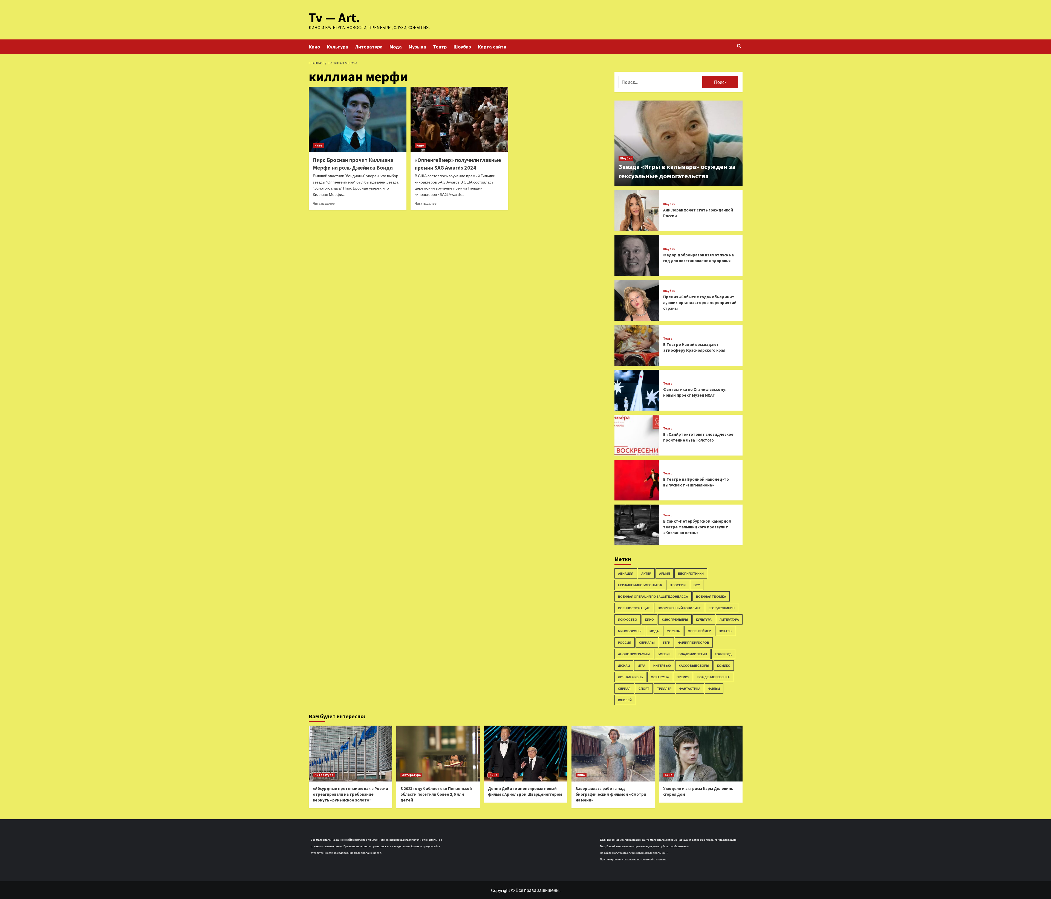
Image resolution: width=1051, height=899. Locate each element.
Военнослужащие (634, 608)
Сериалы (647, 642)
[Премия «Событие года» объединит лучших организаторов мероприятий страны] (636, 300)
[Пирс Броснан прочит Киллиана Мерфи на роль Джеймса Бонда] (357, 119)
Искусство (627, 619)
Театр (440, 47)
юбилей (625, 700)
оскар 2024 (660, 677)
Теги (666, 642)
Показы (725, 631)
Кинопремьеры (675, 619)
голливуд (723, 654)
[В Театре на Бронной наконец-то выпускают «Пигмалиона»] (636, 480)
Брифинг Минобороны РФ (640, 585)
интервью (662, 665)
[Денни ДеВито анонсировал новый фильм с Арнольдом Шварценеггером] (525, 753)
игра (641, 665)
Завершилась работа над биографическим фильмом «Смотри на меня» (611, 794)
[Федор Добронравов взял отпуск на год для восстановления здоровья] (636, 255)
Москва (673, 631)
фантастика (689, 688)
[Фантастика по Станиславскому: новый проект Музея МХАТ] (636, 390)
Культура (337, 47)
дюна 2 (624, 665)
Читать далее (324, 203)
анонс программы (634, 654)
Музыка (417, 47)
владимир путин (692, 654)
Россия (624, 642)
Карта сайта (492, 47)
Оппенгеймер (699, 631)
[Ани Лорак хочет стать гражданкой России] (636, 210)
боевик (664, 654)
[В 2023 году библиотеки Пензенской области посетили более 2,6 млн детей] (438, 753)
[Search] (739, 46)
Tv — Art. (334, 17)
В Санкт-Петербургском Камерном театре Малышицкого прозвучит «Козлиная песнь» (697, 527)
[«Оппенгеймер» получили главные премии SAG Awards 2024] (459, 119)
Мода (395, 47)
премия (683, 677)
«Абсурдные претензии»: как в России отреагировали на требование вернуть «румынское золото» (350, 794)
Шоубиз (462, 47)
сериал (624, 688)
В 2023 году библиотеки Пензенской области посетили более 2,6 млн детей (436, 794)
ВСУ (697, 585)
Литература (369, 47)
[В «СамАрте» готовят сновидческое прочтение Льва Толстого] (636, 435)
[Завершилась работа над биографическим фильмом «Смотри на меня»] (613, 753)
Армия (664, 573)
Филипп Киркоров (693, 642)
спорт (644, 688)
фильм (714, 688)
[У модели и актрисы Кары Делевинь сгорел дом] (701, 753)
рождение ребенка (713, 677)
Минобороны (630, 631)
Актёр (646, 573)
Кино (314, 47)
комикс (723, 665)
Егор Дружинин (722, 608)
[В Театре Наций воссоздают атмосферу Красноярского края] (636, 345)
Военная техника (711, 596)
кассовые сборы (694, 665)
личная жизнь (630, 677)
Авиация (625, 573)
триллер (664, 688)
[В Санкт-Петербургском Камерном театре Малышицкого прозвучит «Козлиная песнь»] (636, 525)
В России (678, 585)
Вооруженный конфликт (679, 608)
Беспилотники (691, 573)
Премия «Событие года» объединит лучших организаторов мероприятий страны (700, 302)
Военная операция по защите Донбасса (653, 596)
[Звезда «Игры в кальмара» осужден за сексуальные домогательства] (678, 143)
